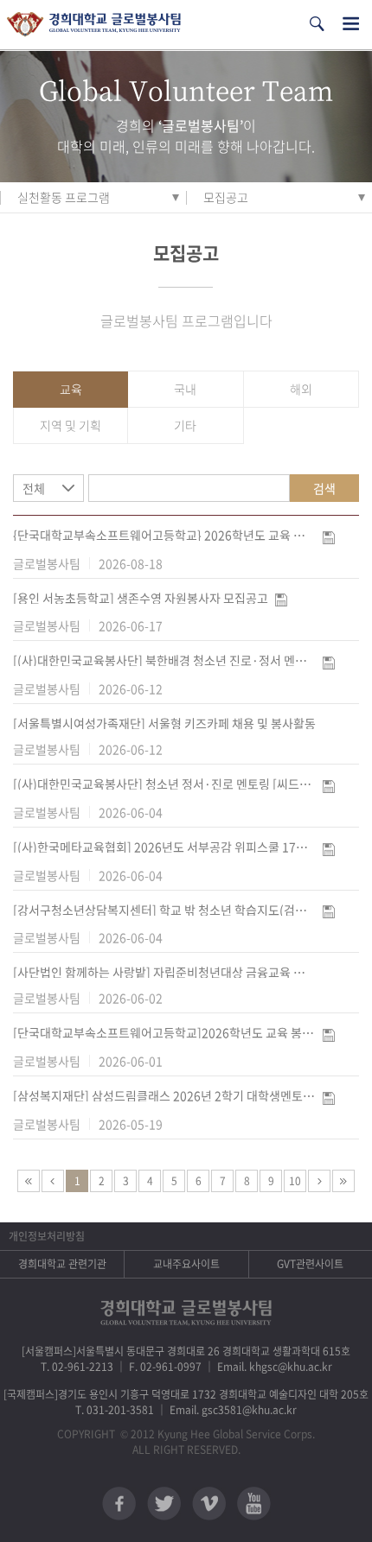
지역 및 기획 (70, 425)
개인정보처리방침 (47, 1236)
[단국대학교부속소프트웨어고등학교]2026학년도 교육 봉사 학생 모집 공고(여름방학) (164, 1032)
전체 (33, 488)
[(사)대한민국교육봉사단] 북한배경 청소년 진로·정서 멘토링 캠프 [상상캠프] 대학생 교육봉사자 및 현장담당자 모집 (164, 660)
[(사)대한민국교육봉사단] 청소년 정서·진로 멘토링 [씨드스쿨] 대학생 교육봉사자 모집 (164, 783)
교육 (71, 388)
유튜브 (254, 1503)
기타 (185, 425)
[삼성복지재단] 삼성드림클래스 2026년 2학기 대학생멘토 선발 (164, 1095)
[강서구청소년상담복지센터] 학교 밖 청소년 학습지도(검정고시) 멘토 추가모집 (164, 910)
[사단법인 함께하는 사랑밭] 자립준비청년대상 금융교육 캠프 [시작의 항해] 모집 (164, 972)
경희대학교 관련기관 (62, 1264)
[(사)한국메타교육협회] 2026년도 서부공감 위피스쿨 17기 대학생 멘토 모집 (164, 847)
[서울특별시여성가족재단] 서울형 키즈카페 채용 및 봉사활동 (164, 723)
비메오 (209, 1503)
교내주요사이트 (186, 1264)
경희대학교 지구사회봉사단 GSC (94, 24)
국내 (185, 388)
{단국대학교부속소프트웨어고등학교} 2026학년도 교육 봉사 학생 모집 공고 (164, 535)
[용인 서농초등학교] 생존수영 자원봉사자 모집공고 (140, 598)
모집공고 (225, 197)
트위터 (164, 1503)
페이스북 (119, 1503)
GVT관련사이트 (310, 1264)
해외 (301, 388)
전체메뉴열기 (351, 23)
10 (295, 1181)
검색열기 (316, 23)
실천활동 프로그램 (63, 197)
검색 (324, 488)
